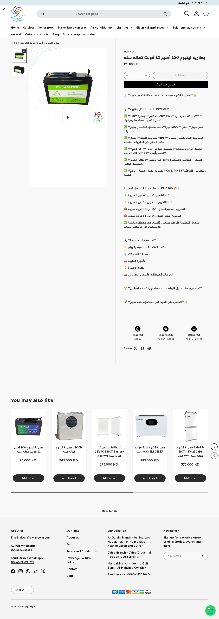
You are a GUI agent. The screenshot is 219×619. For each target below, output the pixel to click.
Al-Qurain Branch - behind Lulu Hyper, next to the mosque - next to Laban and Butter (129, 541)
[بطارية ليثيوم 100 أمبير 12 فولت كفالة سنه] (28, 426)
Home (15, 27)
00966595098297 (22, 562)
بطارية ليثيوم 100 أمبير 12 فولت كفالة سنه (28, 449)
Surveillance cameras (72, 27)
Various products (36, 34)
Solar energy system (187, 27)
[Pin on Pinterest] (149, 348)
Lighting (122, 27)
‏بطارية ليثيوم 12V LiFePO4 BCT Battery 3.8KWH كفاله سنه (109, 451)
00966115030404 (139, 574)
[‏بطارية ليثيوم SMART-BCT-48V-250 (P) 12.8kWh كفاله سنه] (190, 426)
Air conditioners (102, 27)
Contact (72, 569)
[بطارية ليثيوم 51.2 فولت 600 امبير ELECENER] (150, 426)
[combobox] (103, 14)
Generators (46, 27)
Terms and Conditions (81, 551)
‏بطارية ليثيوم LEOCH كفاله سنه (69, 449)
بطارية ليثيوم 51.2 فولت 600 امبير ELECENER (150, 449)
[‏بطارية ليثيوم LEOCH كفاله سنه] (69, 426)
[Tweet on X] (135, 348)
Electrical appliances (150, 27)
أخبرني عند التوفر (166, 84)
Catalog (28, 27)
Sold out (180, 75)
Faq (69, 544)
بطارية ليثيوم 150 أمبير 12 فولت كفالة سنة (39, 43)
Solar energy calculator (79, 34)
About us (73, 537)
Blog (56, 34)
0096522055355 (21, 549)
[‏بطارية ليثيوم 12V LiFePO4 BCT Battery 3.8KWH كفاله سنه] (109, 426)
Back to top (109, 511)
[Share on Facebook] (142, 348)
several (16, 34)
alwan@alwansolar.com (35, 537)
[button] (206, 13)
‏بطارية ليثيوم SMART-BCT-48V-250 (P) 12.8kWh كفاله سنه (190, 451)
